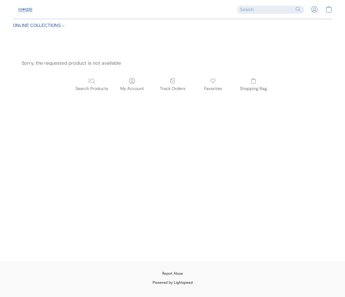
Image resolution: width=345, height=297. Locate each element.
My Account (132, 88)
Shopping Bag (253, 88)
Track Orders (172, 88)
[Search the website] (298, 9)
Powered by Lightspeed (173, 282)
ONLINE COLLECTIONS (37, 25)
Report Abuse (172, 273)
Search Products (91, 88)
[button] (25, 9)
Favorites (213, 88)
